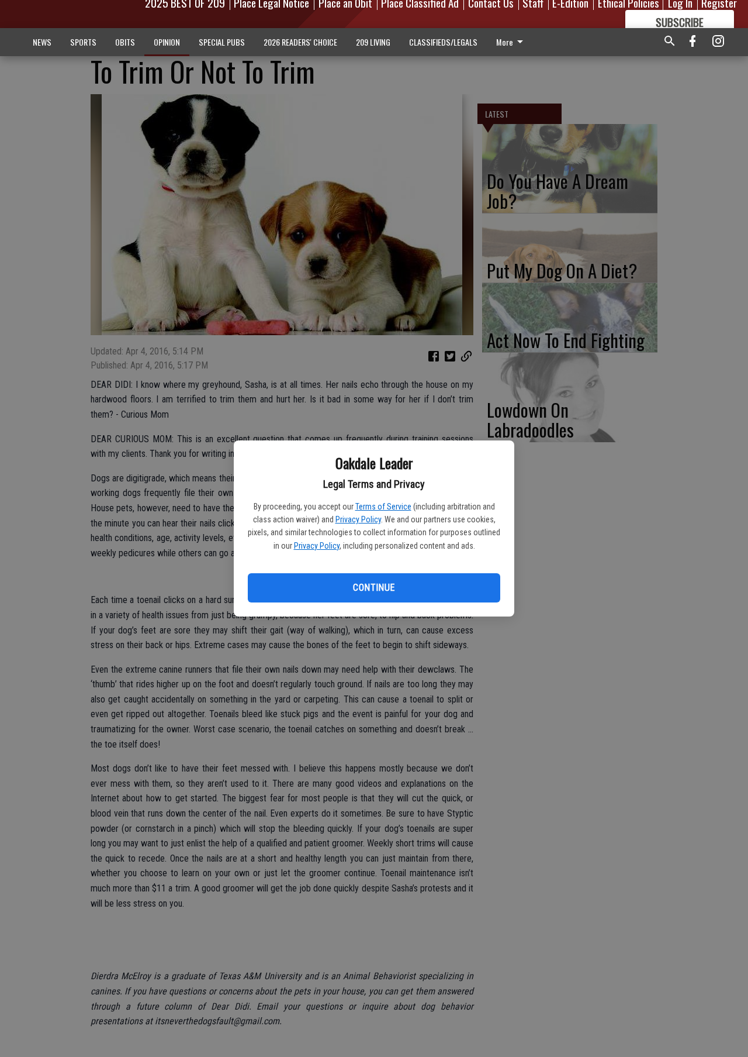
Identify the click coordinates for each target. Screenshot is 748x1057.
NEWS (42, 42)
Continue (373, 587)
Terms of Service (383, 506)
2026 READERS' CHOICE (300, 42)
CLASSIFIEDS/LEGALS (443, 42)
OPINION (167, 42)
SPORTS (83, 42)
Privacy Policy (358, 519)
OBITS (125, 42)
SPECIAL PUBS (222, 42)
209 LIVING (373, 42)
